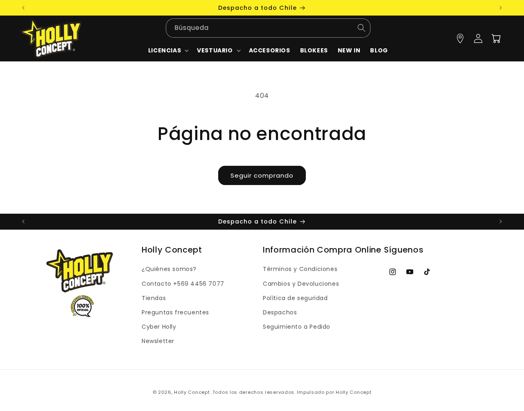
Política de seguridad (295, 298)
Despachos (280, 312)
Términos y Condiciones (300, 269)
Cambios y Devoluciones (301, 284)
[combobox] (268, 28)
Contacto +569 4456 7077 (183, 284)
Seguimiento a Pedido (296, 327)
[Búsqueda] (361, 28)
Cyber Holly (159, 327)
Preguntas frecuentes (175, 312)
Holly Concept (192, 392)
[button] (218, 50)
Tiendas (154, 298)
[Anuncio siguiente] (501, 8)
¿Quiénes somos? (169, 269)
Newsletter (158, 341)
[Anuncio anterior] (23, 8)
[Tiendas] (460, 38)
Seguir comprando (262, 175)
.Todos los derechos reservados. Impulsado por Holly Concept (291, 392)
